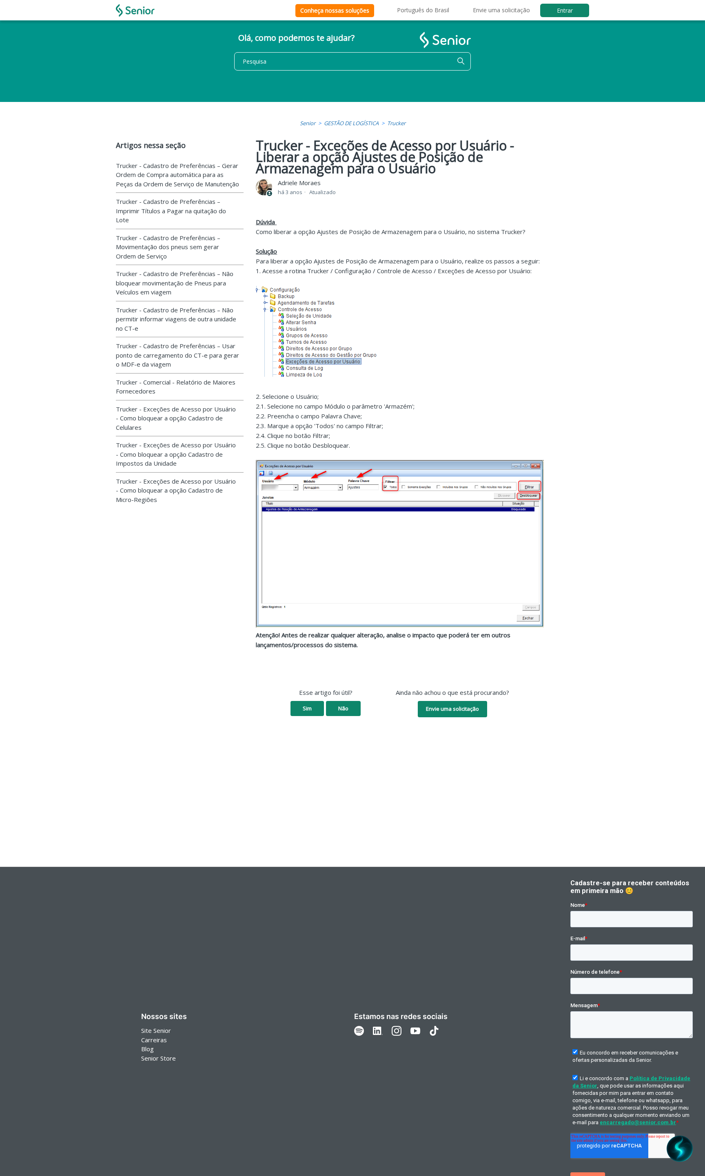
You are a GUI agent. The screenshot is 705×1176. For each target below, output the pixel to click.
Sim (307, 708)
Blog (147, 1049)
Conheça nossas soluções (334, 10)
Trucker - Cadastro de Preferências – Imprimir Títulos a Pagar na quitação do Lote (171, 210)
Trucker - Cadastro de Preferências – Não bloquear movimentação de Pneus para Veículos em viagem (174, 283)
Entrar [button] (565, 10)
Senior (307, 123)
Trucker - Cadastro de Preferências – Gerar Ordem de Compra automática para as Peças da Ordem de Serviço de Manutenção (177, 174)
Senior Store (158, 1058)
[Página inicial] (135, 10)
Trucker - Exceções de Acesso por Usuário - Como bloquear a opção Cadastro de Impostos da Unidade (176, 454)
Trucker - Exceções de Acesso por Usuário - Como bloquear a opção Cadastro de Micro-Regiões (176, 490)
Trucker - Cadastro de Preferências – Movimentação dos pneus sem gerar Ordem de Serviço (168, 247)
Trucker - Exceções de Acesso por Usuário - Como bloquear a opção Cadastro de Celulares (176, 418)
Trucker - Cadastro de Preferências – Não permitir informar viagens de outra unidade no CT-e (176, 319)
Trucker (396, 123)
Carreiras (154, 1040)
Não (343, 708)
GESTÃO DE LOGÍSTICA (351, 123)
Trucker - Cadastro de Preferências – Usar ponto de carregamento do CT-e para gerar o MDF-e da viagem (177, 355)
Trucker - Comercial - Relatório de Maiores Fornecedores (175, 387)
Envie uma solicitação (501, 10)
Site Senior (156, 1030)
